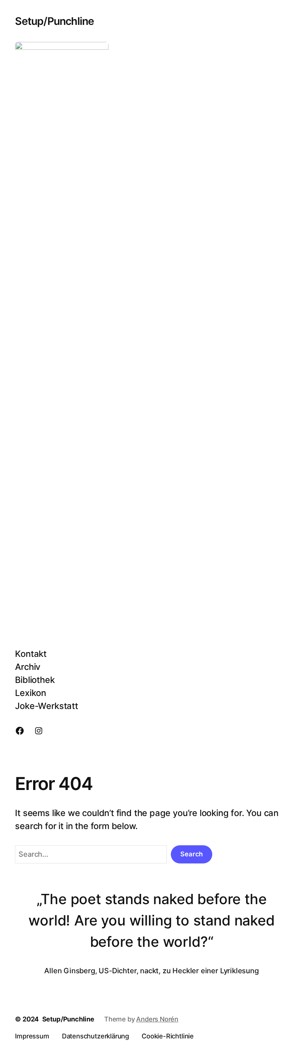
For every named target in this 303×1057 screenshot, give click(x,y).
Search (191, 854)
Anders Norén (157, 1019)
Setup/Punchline (54, 21)
